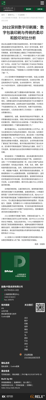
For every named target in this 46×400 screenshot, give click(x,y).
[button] (28, 9)
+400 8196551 (10, 297)
